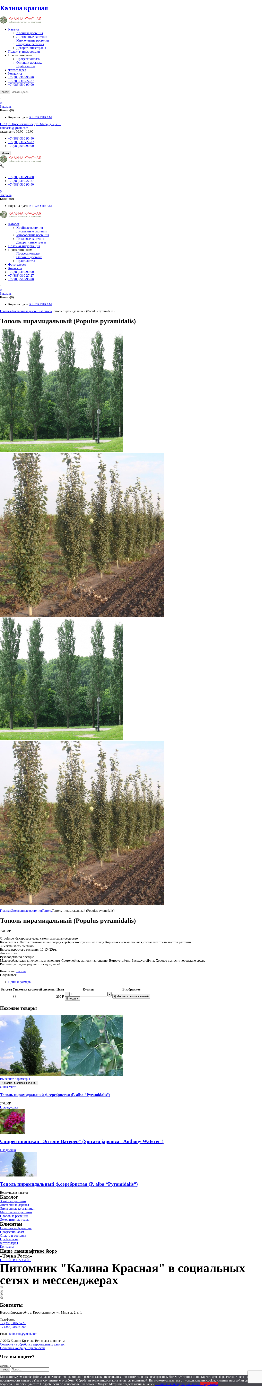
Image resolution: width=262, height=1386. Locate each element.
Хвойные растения (29, 33)
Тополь (47, 311)
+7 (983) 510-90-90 (21, 146)
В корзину (72, 998)
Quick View (8, 1087)
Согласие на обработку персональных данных (32, 1344)
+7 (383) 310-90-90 (21, 138)
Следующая (8, 1150)
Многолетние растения (32, 40)
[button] (131, 103)
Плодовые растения (30, 44)
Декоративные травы (31, 48)
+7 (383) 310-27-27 (21, 142)
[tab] (135, 982)
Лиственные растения (31, 36)
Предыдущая (9, 1107)
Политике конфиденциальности (177, 1384)
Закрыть (5, 106)
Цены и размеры (19, 982)
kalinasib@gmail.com (14, 128)
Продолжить (209, 1384)
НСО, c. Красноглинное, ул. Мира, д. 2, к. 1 (30, 124)
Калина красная (24, 8)
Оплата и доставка (29, 62)
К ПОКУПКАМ (40, 117)
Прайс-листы (25, 66)
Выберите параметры (15, 1079)
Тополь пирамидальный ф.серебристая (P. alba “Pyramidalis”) (55, 1095)
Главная (5, 311)
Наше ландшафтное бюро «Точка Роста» (28, 1253)
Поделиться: (8, 975)
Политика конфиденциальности (22, 1348)
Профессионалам (28, 59)
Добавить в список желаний (131, 996)
